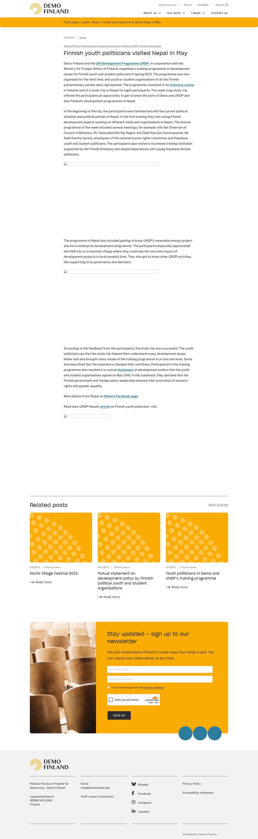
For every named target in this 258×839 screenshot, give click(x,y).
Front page (71, 22)
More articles (218, 505)
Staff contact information (97, 796)
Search (220, 5)
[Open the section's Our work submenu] (184, 13)
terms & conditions (153, 687)
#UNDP (134, 46)
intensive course (182, 85)
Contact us (219, 13)
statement (125, 370)
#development (89, 46)
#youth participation (150, 46)
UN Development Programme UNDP (122, 63)
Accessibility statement (198, 792)
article (105, 406)
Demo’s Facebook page (121, 396)
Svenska (202, 5)
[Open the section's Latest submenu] (204, 13)
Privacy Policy (192, 783)
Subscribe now (168, 5)
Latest (196, 13)
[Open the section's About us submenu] (159, 13)
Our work (174, 13)
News (95, 22)
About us (150, 13)
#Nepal (125, 46)
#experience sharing (109, 46)
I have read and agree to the (137, 687)
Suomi (188, 5)
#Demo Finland (72, 46)
